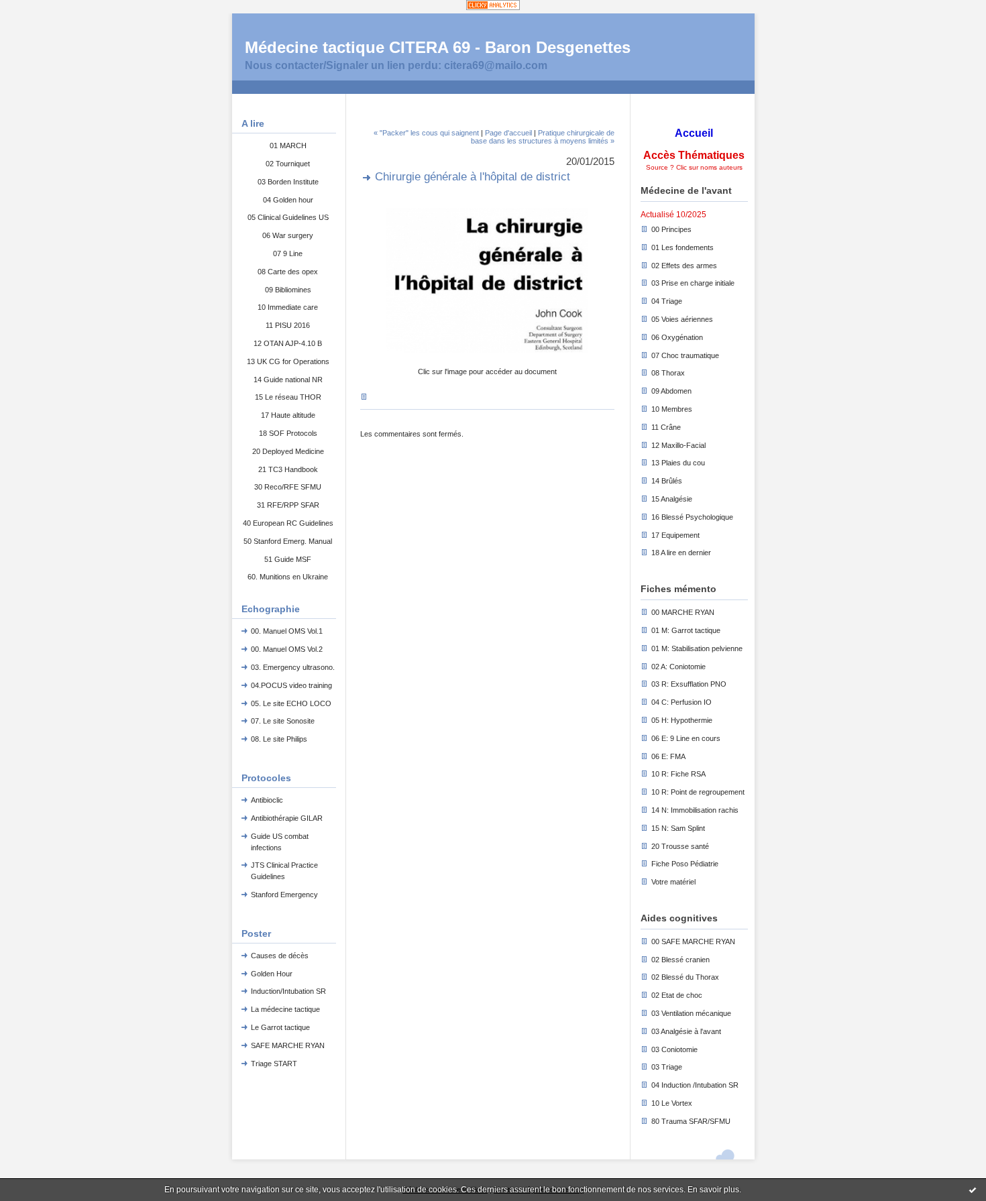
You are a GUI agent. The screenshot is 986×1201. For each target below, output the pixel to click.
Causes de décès (280, 956)
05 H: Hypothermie (681, 720)
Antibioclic (267, 800)
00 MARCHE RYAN (682, 612)
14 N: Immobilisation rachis (694, 810)
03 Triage (666, 1067)
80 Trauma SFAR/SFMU (690, 1121)
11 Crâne (666, 427)
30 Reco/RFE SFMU (287, 487)
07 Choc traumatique (685, 355)
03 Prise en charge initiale (692, 283)
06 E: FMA (668, 756)
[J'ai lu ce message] (972, 1189)
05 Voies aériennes (682, 319)
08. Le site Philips (279, 739)
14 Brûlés (666, 481)
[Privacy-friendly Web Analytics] (493, 6)
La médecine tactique (285, 1009)
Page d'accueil (508, 133)
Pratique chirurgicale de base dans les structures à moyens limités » (542, 137)
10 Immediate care (288, 307)
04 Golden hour (288, 200)
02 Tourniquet (288, 164)
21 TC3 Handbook (288, 469)
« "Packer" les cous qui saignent (426, 133)
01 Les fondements (682, 247)
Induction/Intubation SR (288, 991)
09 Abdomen (671, 391)
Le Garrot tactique (280, 1027)
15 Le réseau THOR (288, 397)
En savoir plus (713, 1189)
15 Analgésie (671, 499)
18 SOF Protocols (288, 433)
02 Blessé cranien (680, 960)
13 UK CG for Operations (288, 361)
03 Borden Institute (288, 182)
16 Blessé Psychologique (692, 517)
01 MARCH (288, 145)
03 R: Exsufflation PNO (688, 684)
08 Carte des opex (288, 272)
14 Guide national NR (288, 380)
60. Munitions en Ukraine (288, 577)
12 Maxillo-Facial (678, 445)
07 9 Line (288, 253)
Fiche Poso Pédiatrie (684, 864)
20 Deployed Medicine (288, 451)
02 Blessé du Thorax (685, 977)
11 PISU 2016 (288, 325)
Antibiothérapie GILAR (287, 818)
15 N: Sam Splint (678, 828)
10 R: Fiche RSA (678, 774)
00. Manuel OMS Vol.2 (287, 649)
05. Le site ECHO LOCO (291, 703)
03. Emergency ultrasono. (293, 667)
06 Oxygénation (677, 337)
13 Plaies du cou (678, 463)
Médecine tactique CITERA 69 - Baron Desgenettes (438, 47)
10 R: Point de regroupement (698, 792)
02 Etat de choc (676, 995)
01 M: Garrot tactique (685, 630)
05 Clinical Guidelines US (288, 217)
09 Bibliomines (288, 290)
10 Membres (671, 409)
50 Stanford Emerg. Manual (287, 541)
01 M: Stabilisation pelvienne (697, 648)
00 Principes (671, 229)
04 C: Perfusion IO (681, 702)
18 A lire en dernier (681, 553)
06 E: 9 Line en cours (685, 738)
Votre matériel (673, 882)
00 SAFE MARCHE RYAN (693, 941)
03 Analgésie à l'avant (686, 1031)
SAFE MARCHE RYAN (288, 1045)
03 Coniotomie (674, 1049)
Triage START (274, 1064)
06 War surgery (287, 235)
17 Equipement (675, 535)
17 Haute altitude (288, 415)
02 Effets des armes (684, 266)
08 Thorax (668, 373)
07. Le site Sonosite (283, 721)
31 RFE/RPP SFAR (288, 505)
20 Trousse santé (680, 846)
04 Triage (666, 301)
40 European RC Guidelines (288, 523)
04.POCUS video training (291, 685)
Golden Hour (271, 974)
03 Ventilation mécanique (691, 1013)
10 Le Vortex (671, 1103)
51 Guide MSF (287, 559)
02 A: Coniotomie (678, 667)
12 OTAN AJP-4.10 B (288, 343)
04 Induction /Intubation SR (694, 1085)
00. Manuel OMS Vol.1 (287, 631)
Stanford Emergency (284, 895)
